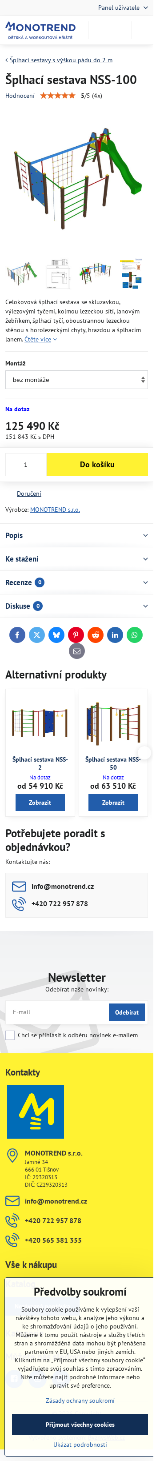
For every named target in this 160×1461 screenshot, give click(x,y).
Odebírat (127, 1012)
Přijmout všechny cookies (80, 1425)
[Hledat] (99, 30)
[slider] (58, 95)
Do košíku (97, 464)
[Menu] (142, 30)
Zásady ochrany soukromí (80, 1401)
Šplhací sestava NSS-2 (40, 763)
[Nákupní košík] (121, 30)
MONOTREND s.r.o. (55, 510)
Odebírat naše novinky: (76, 989)
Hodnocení (20, 96)
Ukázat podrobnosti (80, 1445)
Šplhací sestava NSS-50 (113, 763)
